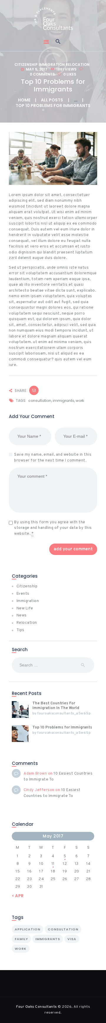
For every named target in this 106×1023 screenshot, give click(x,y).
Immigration (52, 64)
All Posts (52, 100)
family (21, 939)
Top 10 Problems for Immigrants (62, 727)
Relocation (78, 64)
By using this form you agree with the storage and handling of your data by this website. (53, 528)
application (27, 929)
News (21, 615)
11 (53, 864)
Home (24, 100)
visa (71, 939)
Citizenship (26, 64)
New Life (24, 608)
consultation (39, 400)
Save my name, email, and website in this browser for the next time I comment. (52, 457)
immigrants (63, 400)
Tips (20, 630)
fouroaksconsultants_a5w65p (64, 713)
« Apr (18, 896)
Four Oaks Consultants (36, 1006)
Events (22, 593)
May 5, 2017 (36, 69)
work (80, 400)
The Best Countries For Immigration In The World (55, 706)
